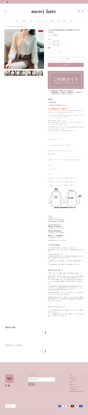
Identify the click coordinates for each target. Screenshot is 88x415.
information (23, 21)
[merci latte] (44, 11)
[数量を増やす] (60, 51)
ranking (51, 21)
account (30, 21)
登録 (32, 384)
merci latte (10, 410)
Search (71, 21)
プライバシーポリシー (75, 387)
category (65, 21)
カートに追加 (65, 59)
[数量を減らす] (50, 51)
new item (44, 21)
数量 (49, 48)
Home (5, 27)
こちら (64, 307)
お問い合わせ (72, 389)
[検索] (5, 11)
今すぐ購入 (66, 65)
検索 (70, 375)
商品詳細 (50, 99)
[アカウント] (78, 11)
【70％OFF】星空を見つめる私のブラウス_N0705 (17, 27)
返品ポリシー (72, 384)
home (16, 21)
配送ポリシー (72, 382)
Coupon (58, 21)
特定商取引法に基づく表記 (76, 391)
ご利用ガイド (72, 377)
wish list (37, 21)
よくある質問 (72, 380)
